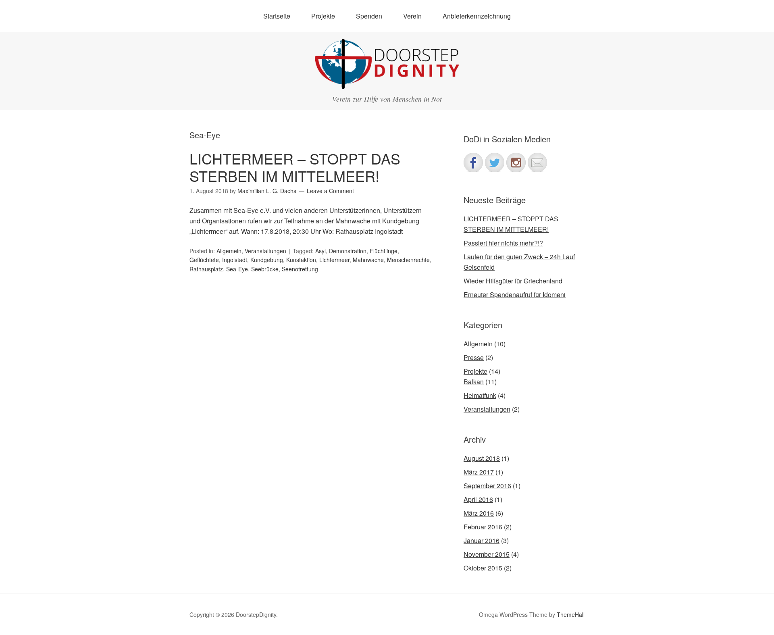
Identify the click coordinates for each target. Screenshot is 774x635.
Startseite (276, 16)
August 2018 (482, 458)
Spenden (369, 16)
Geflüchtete (204, 260)
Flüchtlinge (383, 251)
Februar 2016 (483, 526)
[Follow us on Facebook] (473, 162)
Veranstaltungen (265, 251)
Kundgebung (266, 260)
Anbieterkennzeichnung (477, 16)
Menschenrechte (408, 260)
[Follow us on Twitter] (494, 162)
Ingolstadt (234, 260)
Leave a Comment (330, 191)
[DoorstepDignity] (387, 82)
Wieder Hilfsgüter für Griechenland (513, 280)
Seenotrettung (300, 269)
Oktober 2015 (483, 568)
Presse (474, 357)
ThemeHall (571, 614)
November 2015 (487, 554)
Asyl (320, 251)
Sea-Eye (237, 269)
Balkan (474, 381)
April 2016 (478, 499)
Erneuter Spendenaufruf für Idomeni (515, 294)
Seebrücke (265, 269)
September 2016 (487, 485)
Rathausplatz (206, 269)
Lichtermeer (334, 260)
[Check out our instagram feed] (516, 162)
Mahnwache (368, 260)
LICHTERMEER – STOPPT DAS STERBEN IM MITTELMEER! (294, 167)
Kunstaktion (301, 260)
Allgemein (228, 251)
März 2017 (479, 472)
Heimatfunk (480, 395)
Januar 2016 (481, 540)
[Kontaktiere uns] (537, 162)
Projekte (475, 371)
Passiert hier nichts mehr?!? (503, 243)
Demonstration (347, 251)
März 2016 (479, 513)
